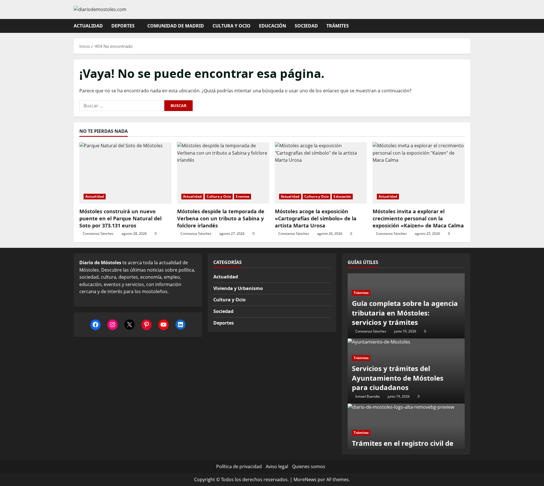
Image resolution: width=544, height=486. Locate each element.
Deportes (123, 26)
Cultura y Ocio (231, 26)
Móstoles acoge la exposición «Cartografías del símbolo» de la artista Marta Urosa (315, 218)
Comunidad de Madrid (175, 26)
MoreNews (305, 479)
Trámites (337, 26)
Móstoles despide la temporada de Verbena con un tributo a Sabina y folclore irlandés (220, 218)
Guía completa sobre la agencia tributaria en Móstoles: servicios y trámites (405, 313)
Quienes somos (308, 466)
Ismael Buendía (367, 396)
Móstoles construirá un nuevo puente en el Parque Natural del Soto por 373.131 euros (120, 218)
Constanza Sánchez (98, 233)
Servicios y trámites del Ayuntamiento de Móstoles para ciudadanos (397, 378)
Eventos (242, 196)
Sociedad (306, 26)
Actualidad (88, 26)
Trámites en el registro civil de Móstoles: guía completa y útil (402, 447)
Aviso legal (277, 466)
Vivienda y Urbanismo (238, 288)
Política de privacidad (239, 466)
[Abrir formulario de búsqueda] (468, 25)
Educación (272, 26)
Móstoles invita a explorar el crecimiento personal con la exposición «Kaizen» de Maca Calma (418, 218)
